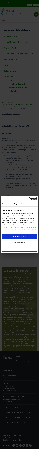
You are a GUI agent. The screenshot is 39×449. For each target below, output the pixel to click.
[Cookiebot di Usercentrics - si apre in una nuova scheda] (28, 198)
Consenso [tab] (5, 204)
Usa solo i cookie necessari (19, 249)
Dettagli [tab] (15, 204)
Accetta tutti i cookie (19, 236)
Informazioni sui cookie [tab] (29, 204)
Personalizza (18, 242)
